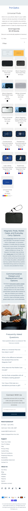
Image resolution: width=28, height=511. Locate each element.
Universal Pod (9, 238)
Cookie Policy (5, 451)
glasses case (10, 254)
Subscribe (14, 414)
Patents (3, 478)
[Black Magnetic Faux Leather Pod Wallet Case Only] (21, 110)
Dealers (3, 476)
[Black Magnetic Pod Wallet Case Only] (7, 86)
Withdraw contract (6, 483)
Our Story (4, 469)
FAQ (2, 446)
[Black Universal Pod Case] (7, 63)
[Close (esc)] (24, 42)
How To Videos (5, 444)
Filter (4, 38)
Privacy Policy (5, 448)
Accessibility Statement (8, 460)
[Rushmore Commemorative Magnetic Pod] (21, 158)
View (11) (18, 53)
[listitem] (14, 3)
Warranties (4, 457)
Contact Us (4, 462)
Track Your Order (6, 442)
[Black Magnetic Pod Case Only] (21, 63)
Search (3, 481)
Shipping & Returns (7, 455)
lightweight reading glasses (17, 283)
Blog (2, 472)
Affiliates (3, 474)
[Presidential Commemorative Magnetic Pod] (21, 134)
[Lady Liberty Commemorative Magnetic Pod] (7, 158)
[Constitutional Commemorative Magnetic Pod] (7, 134)
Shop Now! (16, 3)
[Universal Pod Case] (7, 182)
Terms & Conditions (6, 453)
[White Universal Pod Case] (21, 86)
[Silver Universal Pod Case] (7, 110)
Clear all (7, 53)
